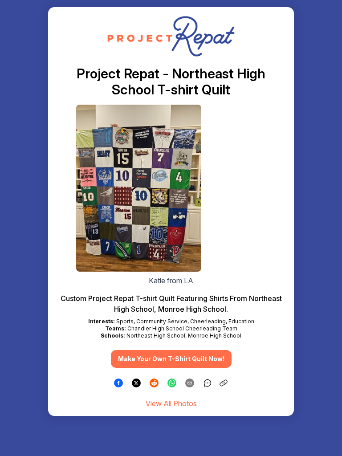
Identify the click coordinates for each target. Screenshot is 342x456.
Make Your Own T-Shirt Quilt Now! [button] (171, 358)
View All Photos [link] (171, 403)
